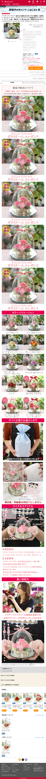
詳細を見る (4, 710)
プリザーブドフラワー (42, 6)
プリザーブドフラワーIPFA (7, 670)
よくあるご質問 (26, 767)
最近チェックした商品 (6, 767)
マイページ (14, 767)
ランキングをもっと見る (39, 737)
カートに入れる (35, 68)
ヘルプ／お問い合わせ (27, 764)
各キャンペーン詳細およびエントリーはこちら (31, 59)
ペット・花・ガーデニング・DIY (12, 6)
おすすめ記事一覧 (15, 764)
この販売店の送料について (38, 26)
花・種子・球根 (34, 6)
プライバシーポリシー (38, 766)
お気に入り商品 (5, 766)
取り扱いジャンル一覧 (6, 769)
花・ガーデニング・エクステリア (24, 6)
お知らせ (25, 766)
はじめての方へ (26, 769)
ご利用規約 (36, 764)
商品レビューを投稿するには (38, 78)
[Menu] (2, 1)
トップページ (3, 6)
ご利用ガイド (14, 771)
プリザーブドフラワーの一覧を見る (37, 74)
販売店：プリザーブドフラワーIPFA (36, 24)
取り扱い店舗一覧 (5, 771)
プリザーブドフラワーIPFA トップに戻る (36, 72)
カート (13, 766)
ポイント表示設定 (15, 769)
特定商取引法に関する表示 (39, 770)
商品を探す (4, 764)
